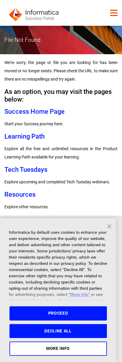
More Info (58, 348)
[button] (114, 13)
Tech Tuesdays (25, 169)
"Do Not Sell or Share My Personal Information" (61, 300)
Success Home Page (34, 111)
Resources (20, 194)
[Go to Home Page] (34, 13)
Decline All (58, 331)
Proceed (58, 313)
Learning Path (24, 136)
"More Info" (79, 294)
